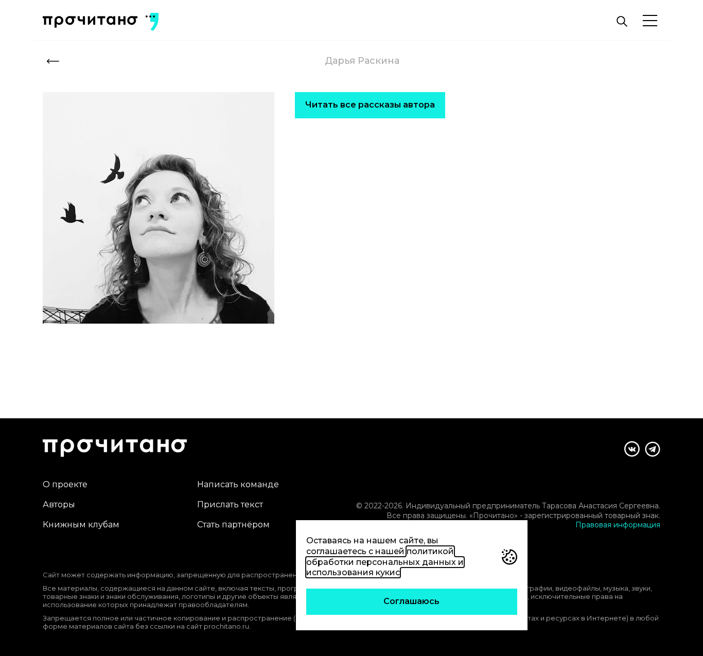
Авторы (59, 504)
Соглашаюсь (411, 601)
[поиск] (621, 21)
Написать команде (238, 484)
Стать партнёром (233, 524)
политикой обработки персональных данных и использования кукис (385, 562)
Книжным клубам (81, 524)
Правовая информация (617, 524)
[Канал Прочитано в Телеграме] (652, 449)
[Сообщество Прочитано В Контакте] (632, 449)
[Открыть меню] (650, 21)
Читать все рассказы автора (370, 105)
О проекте (65, 484)
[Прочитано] (90, 22)
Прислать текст (230, 504)
